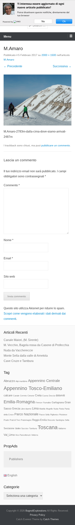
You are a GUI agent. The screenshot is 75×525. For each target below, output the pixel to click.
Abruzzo (9, 381)
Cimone (30, 396)
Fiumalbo (47, 402)
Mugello (49, 409)
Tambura (33, 428)
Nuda (56, 409)
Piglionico (54, 414)
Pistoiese (63, 414)
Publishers (16, 459)
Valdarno (62, 428)
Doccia (52, 396)
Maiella (42, 409)
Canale (16, 396)
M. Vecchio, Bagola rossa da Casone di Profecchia (36, 345)
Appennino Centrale (44, 381)
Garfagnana (58, 402)
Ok (64, 21)
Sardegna (60, 420)
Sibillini (18, 428)
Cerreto (23, 396)
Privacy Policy (37, 515)
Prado (6, 420)
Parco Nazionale (26, 414)
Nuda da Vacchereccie (18, 350)
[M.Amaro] (37, 100)
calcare (8, 395)
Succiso (24, 428)
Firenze (38, 402)
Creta (38, 395)
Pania (61, 409)
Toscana (48, 427)
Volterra (34, 435)
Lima (35, 408)
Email (8, 258)
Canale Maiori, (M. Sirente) (21, 339)
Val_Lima (9, 434)
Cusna (45, 396)
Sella (67, 420)
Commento (12, 185)
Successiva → (62, 66)
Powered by (8, 21)
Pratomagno (26, 420)
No (43, 21)
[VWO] (17, 21)
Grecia (16, 408)
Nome (8, 240)
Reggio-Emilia (39, 420)
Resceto (51, 420)
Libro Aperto (26, 409)
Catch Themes (51, 519)
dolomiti (60, 395)
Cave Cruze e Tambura (18, 360)
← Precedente (13, 66)
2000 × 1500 (49, 55)
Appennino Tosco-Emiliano (33, 388)
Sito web (9, 276)
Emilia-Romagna (19, 401)
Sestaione (9, 428)
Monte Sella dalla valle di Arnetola (26, 355)
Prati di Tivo (15, 420)
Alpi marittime (21, 381)
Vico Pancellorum (23, 435)
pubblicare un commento (55, 145)
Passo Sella (44, 414)
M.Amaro (9, 59)
